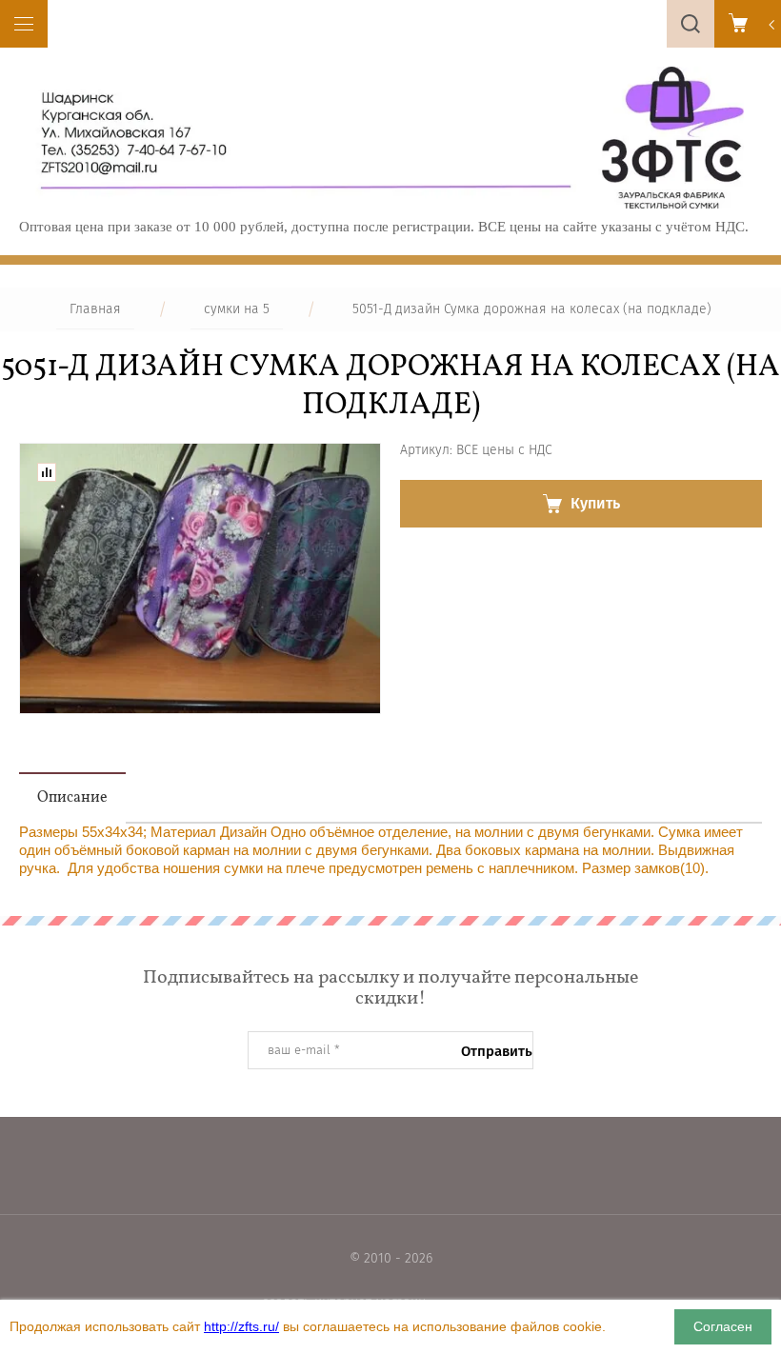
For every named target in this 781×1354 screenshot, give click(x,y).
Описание (72, 797)
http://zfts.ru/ (241, 1326)
